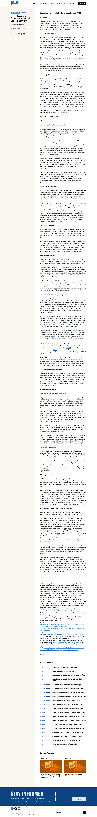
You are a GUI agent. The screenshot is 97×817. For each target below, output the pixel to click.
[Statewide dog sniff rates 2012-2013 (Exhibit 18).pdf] (63, 736)
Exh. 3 (63, 198)
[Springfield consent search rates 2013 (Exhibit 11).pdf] (63, 709)
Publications (15, 12)
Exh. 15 (68, 361)
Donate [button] (81, 3)
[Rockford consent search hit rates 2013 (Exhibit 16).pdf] (63, 728)
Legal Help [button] (71, 3)
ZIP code (58, 798)
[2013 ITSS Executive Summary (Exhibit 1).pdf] (63, 667)
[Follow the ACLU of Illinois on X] (15, 808)
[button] (24, 34)
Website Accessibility (30, 814)
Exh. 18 (42, 469)
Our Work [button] (43, 3)
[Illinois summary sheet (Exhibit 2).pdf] (63, 671)
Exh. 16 (55, 363)
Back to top (43, 654)
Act (65, 3)
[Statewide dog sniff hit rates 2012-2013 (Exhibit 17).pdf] (63, 732)
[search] (84, 812)
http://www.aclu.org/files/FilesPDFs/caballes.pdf (66, 642)
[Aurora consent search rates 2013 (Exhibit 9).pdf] (63, 701)
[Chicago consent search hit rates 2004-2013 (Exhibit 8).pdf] (63, 697)
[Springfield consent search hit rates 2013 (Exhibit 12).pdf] (63, 713)
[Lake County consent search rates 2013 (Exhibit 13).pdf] (63, 717)
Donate (84, 808)
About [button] (34, 3)
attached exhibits (62, 112)
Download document (16, 28)
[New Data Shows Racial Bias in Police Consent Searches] (75, 768)
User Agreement (14, 814)
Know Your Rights (76, 808)
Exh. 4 (44, 213)
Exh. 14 (55, 350)
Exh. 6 (54, 251)
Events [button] (58, 3)
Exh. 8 (44, 290)
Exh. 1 (60, 235)
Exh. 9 (67, 322)
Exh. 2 (74, 605)
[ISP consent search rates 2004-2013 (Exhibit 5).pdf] (63, 685)
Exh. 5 (49, 233)
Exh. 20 (81, 502)
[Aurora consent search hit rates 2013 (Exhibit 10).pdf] (63, 705)
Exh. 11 (68, 334)
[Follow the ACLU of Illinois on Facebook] (12, 808)
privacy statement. (49, 801)
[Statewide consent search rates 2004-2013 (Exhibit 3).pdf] (63, 675)
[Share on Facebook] (19, 34)
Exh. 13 (68, 348)
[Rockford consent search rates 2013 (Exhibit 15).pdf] (63, 724)
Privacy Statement (21, 814)
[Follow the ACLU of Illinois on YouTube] (19, 808)
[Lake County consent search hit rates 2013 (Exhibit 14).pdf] (63, 720)
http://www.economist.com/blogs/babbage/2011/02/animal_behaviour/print (62, 634)
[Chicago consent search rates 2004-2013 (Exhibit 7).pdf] (63, 693)
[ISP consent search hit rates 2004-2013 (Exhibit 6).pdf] (63, 689)
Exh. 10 (50, 324)
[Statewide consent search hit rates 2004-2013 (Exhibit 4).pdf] (63, 680)
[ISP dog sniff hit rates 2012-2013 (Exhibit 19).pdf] (63, 740)
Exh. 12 (55, 336)
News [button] (51, 3)
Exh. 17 (56, 457)
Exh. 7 (73, 261)
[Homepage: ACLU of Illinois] (15, 3)
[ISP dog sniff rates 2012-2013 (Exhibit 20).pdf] (63, 744)
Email (57, 793)
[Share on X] (21, 34)
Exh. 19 (67, 484)
